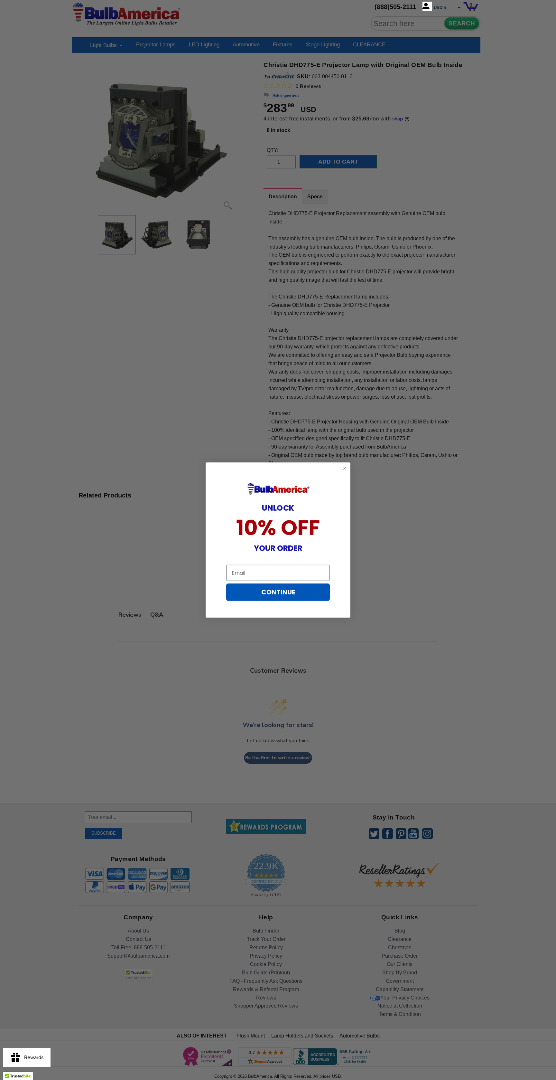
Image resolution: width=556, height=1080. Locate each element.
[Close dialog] (344, 468)
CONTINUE (278, 592)
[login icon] (427, 6)
